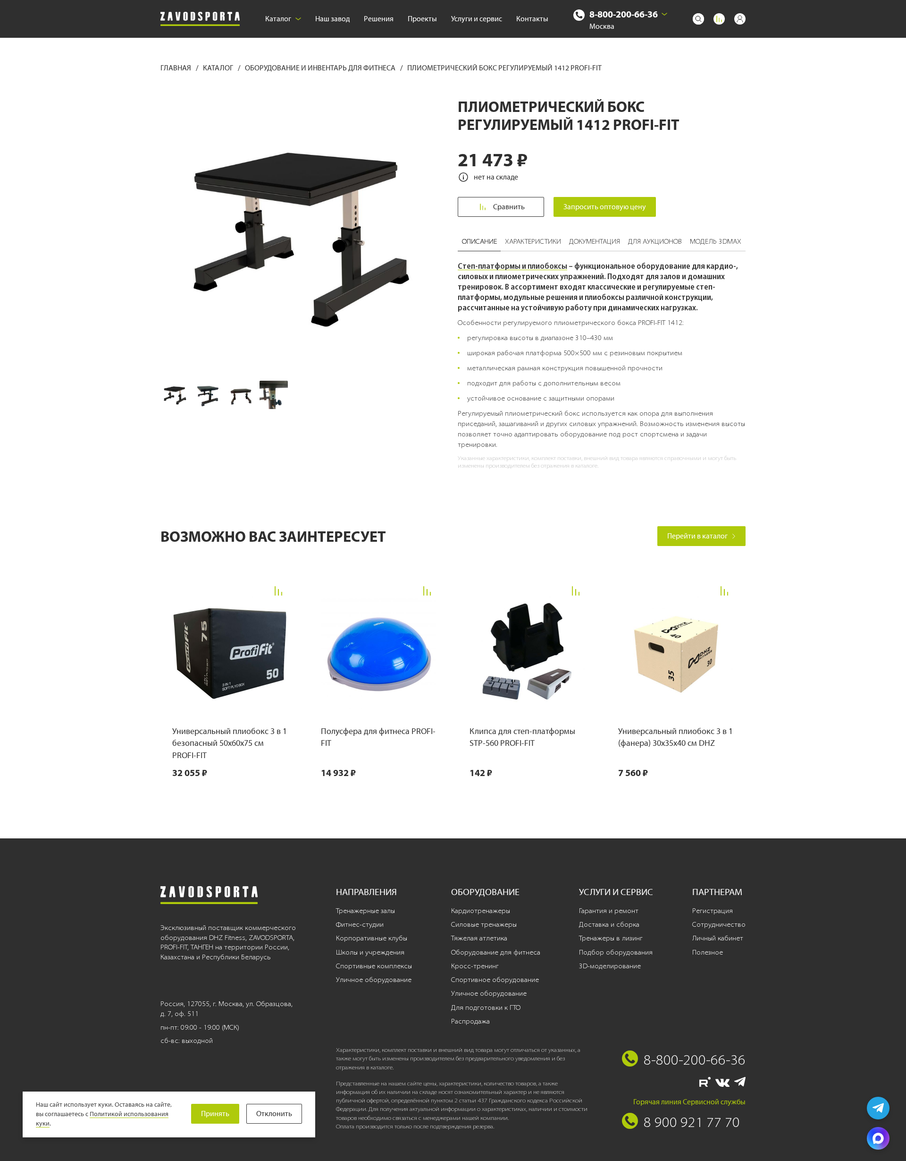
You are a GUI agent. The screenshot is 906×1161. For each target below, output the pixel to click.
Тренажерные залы (365, 910)
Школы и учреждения (370, 952)
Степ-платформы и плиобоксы (512, 266)
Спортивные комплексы (374, 966)
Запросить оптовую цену (604, 206)
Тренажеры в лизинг (611, 938)
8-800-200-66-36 (623, 14)
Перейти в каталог (697, 535)
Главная (176, 67)
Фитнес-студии (360, 924)
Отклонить (274, 1113)
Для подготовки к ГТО (485, 1007)
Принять (215, 1113)
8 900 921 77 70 (692, 1121)
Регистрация (712, 910)
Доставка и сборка (609, 924)
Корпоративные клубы (371, 938)
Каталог (278, 18)
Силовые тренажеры (484, 924)
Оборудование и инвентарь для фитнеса (321, 67)
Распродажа (470, 1021)
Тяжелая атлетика (479, 938)
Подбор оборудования (616, 952)
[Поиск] (698, 19)
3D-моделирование (610, 966)
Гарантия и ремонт (608, 910)
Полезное (707, 952)
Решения (379, 18)
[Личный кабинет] (740, 19)
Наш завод (332, 18)
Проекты (422, 18)
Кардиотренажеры (480, 910)
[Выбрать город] (664, 14)
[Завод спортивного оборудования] (200, 19)
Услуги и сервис (476, 18)
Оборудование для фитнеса (495, 952)
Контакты (532, 18)
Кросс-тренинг (475, 966)
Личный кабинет (717, 938)
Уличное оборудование (373, 979)
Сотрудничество (719, 924)
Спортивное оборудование (495, 979)
